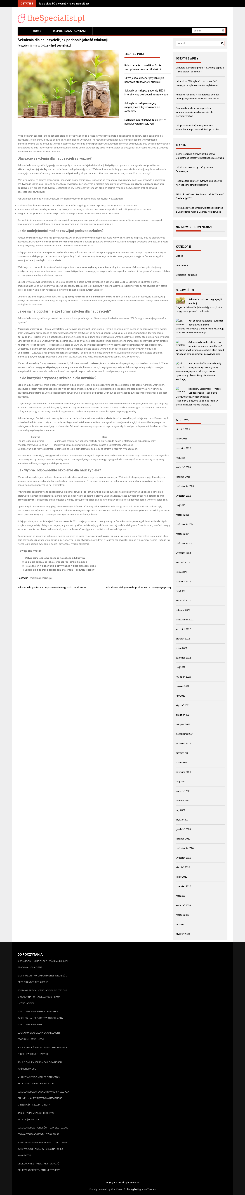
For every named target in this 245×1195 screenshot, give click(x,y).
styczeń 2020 (183, 934)
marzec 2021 (182, 800)
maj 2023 (180, 591)
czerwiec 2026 (183, 448)
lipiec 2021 (181, 762)
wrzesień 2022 (183, 629)
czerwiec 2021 (183, 772)
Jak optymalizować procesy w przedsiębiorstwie (36, 1116)
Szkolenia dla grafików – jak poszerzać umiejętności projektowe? (52, 587)
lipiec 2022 (181, 648)
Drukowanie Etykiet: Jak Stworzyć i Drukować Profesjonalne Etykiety (39, 1166)
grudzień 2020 (183, 829)
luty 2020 (180, 924)
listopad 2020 (183, 838)
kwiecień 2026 (183, 467)
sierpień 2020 (183, 867)
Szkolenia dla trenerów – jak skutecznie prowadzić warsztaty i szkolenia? (43, 1131)
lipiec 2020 (181, 876)
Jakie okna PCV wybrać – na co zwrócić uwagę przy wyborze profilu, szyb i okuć (85, 3)
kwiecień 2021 (183, 791)
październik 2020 (185, 848)
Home (37, 31)
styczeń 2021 (183, 819)
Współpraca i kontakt (70, 31)
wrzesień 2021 (183, 743)
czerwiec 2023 (183, 581)
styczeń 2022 (183, 705)
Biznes (179, 255)
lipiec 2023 (181, 572)
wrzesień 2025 (183, 495)
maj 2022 (180, 667)
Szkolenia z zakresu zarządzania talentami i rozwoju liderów (60, 569)
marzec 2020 (182, 915)
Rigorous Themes (146, 1189)
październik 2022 (185, 619)
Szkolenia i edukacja (40, 578)
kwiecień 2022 (183, 676)
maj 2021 (180, 781)
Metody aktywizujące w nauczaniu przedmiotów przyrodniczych (39, 1080)
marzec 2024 (182, 534)
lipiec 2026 (181, 438)
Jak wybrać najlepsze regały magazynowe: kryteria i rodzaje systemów (142, 107)
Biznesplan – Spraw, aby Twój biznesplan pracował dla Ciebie (43, 964)
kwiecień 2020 (183, 905)
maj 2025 (180, 505)
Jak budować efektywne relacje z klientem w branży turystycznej (137, 587)
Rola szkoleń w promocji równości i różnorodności (40, 1065)
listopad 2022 (183, 610)
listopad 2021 (183, 724)
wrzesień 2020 (183, 857)
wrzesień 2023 (183, 553)
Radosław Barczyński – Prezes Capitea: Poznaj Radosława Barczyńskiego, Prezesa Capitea (198, 392)
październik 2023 (185, 543)
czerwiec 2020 (183, 886)
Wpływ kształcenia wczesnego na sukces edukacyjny (55, 558)
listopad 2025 (183, 476)
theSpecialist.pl (60, 45)
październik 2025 (185, 486)
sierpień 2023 (183, 562)
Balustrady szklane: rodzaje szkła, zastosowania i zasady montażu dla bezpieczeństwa (194, 112)
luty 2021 (180, 810)
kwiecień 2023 (183, 600)
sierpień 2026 (183, 429)
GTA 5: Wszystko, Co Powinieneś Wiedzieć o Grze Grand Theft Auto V (42, 978)
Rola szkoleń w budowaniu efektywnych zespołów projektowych (42, 1050)
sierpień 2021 (183, 753)
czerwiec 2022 (183, 657)
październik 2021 (185, 734)
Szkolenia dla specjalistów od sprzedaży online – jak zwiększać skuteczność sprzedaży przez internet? (43, 1098)
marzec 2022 (182, 686)
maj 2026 (180, 457)
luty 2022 (180, 695)
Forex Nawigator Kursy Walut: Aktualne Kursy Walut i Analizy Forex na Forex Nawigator (42, 1149)
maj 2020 (180, 895)
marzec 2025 (182, 514)
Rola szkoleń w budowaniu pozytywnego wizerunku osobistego (60, 566)
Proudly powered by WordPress (105, 1189)
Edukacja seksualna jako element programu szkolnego (56, 562)
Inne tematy (182, 265)
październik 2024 (185, 524)
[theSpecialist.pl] (22, 31)
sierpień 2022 (183, 638)
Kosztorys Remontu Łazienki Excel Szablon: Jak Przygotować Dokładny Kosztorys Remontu (40, 1018)
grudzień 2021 (183, 715)
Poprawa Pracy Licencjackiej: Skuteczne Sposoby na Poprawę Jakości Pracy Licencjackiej (42, 997)
